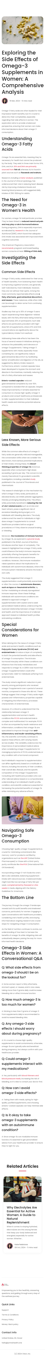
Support (5, 1310)
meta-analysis (26, 178)
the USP (24, 858)
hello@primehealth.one (12, 1343)
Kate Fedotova (21, 1244)
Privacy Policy (8, 1319)
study (32, 479)
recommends (8, 248)
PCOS (16, 718)
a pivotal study (33, 539)
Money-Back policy (10, 1324)
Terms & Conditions (10, 1314)
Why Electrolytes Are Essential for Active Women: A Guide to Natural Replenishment (22, 1214)
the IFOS (23, 864)
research (19, 230)
